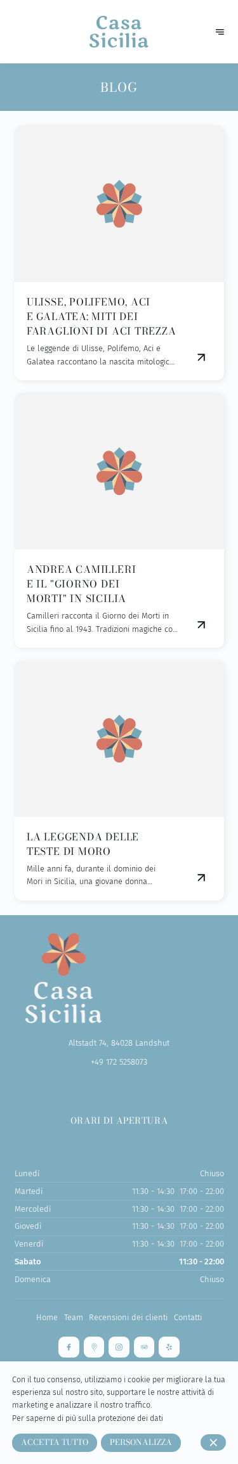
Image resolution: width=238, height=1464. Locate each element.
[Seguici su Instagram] (119, 1347)
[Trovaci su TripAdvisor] (144, 1347)
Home (47, 1317)
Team (73, 1317)
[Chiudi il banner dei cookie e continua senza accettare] (213, 1442)
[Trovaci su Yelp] (169, 1347)
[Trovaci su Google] (94, 1347)
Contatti (188, 1317)
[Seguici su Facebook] (68, 1347)
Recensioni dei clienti (128, 1317)
